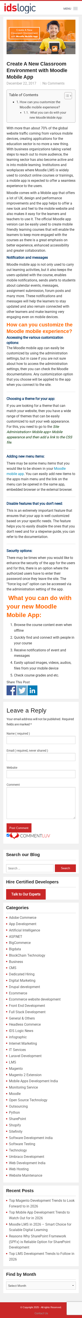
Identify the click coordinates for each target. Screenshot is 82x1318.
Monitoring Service (23, 1087)
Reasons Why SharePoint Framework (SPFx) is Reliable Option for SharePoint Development (39, 1241)
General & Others (22, 1018)
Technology (18, 1150)
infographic (18, 1037)
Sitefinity (16, 1131)
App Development (22, 924)
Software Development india (31, 1138)
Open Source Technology (28, 1100)
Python (14, 1112)
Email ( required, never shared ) (27, 750)
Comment (13, 784)
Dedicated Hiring (22, 974)
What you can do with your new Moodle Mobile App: (48, 115)
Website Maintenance (25, 1175)
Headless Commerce (25, 1024)
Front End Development (27, 1006)
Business (16, 962)
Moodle (15, 1094)
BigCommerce (20, 943)
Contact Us (41, 1313)
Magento (16, 1069)
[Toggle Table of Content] (66, 95)
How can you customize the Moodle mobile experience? (40, 104)
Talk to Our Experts (25, 894)
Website (12, 767)
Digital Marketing (22, 980)
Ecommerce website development (35, 999)
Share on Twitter (22, 690)
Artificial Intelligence (24, 930)
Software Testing (22, 1144)
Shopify (15, 1125)
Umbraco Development (26, 1157)
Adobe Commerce (22, 918)
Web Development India (27, 1163)
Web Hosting (19, 1169)
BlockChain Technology (27, 955)
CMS (12, 968)
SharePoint (17, 1119)
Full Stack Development (27, 1012)
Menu (67, 8)
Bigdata (15, 949)
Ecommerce (18, 993)
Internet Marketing (23, 1043)
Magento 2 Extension (25, 1075)
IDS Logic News (21, 1031)
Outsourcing (18, 1106)
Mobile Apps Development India (33, 1081)
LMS (12, 1062)
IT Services (17, 1050)
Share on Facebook (11, 690)
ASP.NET (15, 937)
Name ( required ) (18, 733)
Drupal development (24, 987)
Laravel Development (25, 1056)
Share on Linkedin (32, 690)
